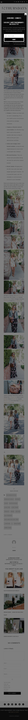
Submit (14, 39)
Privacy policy (6, 42)
